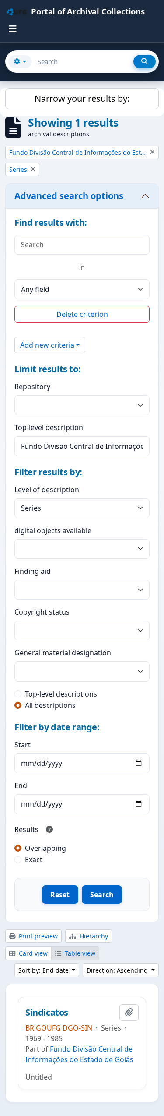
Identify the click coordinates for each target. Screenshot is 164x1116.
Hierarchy (93, 936)
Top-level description (48, 427)
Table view (79, 953)
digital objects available (52, 530)
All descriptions (50, 705)
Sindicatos (46, 1012)
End (20, 785)
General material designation (62, 653)
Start (22, 745)
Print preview (37, 936)
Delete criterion (82, 314)
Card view (32, 953)
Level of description (46, 489)
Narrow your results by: (82, 98)
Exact (33, 859)
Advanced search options (68, 196)
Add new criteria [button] (47, 345)
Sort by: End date (44, 970)
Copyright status (42, 612)
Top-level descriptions (61, 694)
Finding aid (32, 571)
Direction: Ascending (118, 970)
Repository (32, 386)
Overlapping (45, 848)
